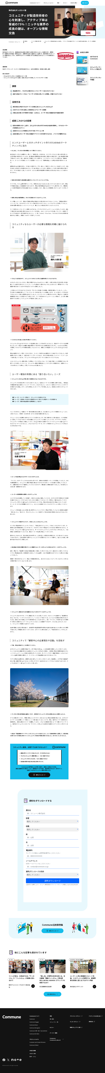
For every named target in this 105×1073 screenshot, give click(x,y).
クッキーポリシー (74, 1021)
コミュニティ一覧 (54, 1022)
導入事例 (52, 1019)
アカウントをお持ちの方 (95, 1016)
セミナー (65, 3)
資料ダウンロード (40, 775)
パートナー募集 (53, 1033)
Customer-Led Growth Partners (36, 1042)
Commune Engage (34, 1022)
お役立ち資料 (33, 1053)
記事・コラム (33, 1056)
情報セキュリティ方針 (75, 1027)
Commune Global (34, 1045)
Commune (32, 1019)
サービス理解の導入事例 (36, 42)
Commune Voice (34, 1025)
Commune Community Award (55, 1039)
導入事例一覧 (25, 42)
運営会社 (91, 1021)
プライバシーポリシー (75, 1016)
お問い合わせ (85, 3)
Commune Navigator (35, 1028)
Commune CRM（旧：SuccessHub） (36, 1031)
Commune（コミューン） (15, 41)
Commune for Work (34, 1034)
